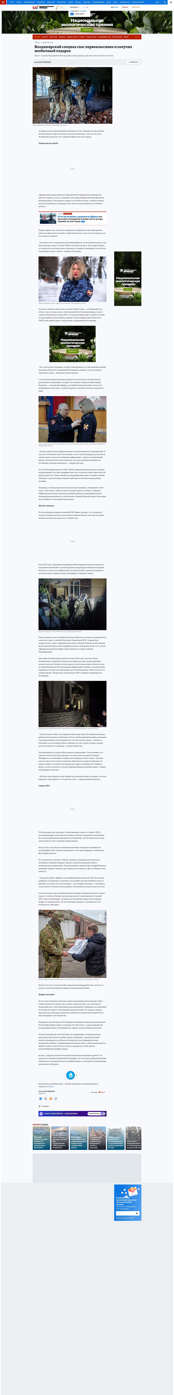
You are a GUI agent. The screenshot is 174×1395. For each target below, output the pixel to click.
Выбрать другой (79, 14)
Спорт (115, 2)
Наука (108, 2)
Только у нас (53, 37)
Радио (116, 7)
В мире (70, 2)
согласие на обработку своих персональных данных (125, 1217)
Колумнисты (125, 2)
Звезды (78, 2)
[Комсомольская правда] (43, 7)
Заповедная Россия (104, 37)
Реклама (125, 7)
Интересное (45, 1106)
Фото (12, 2)
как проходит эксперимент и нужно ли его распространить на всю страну (80, 219)
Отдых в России (91, 37)
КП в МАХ (81, 37)
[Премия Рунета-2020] (60, 7)
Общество (51, 2)
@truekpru (49, 1086)
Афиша (126, 37)
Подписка (136, 7)
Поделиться (134, 62)
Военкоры (62, 37)
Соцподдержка (98, 2)
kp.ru (103, 1092)
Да (72, 14)
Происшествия (138, 2)
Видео (18, 2)
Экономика (61, 2)
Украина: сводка (72, 37)
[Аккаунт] (171, 2)
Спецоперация (29, 2)
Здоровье (86, 2)
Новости (45, 37)
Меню (3, 2)
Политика (41, 2)
